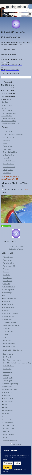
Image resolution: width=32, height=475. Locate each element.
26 (2, 99)
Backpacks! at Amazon (16, 249)
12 (2, 93)
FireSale (4, 108)
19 (2, 96)
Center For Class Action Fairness (13, 134)
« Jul (2, 102)
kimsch (27, 189)
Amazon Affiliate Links (16, 246)
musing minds (16, 7)
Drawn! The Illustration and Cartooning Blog (17, 363)
